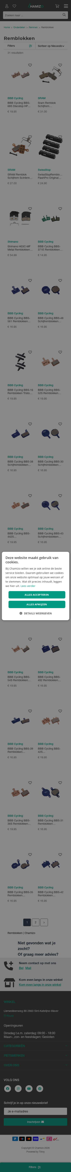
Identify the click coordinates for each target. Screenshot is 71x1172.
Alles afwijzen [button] (37, 604)
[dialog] (35, 586)
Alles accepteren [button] (37, 594)
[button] (36, 613)
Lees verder (28, 586)
